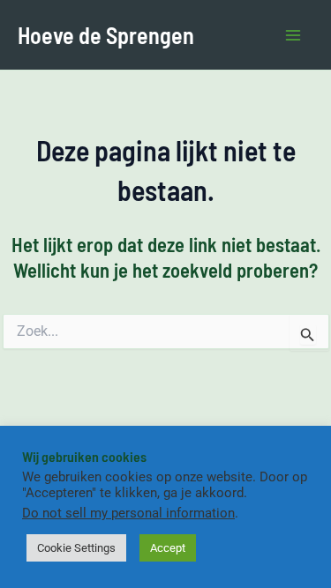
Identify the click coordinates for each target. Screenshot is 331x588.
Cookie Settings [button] (76, 548)
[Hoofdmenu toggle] (294, 35)
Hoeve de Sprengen (106, 34)
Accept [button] (167, 548)
